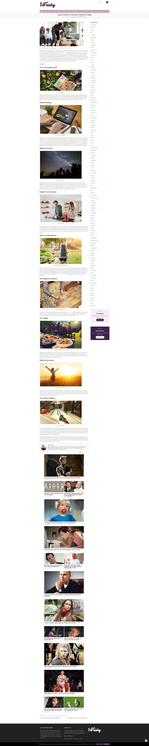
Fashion (93, 110)
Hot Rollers (94, 172)
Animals (93, 27)
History (93, 162)
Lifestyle (93, 192)
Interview (93, 182)
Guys (93, 142)
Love (69, 11)
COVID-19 (94, 82)
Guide (93, 140)
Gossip (93, 137)
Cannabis (93, 55)
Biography (94, 45)
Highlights (93, 160)
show (45, 64)
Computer (94, 77)
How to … (93, 175)
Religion (93, 250)
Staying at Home (64, 715)
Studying (93, 265)
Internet (93, 180)
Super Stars (94, 270)
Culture (93, 90)
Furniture (93, 120)
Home (45, 11)
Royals (98, 11)
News (50, 11)
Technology (94, 275)
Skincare (93, 260)
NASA (85, 187)
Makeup (93, 200)
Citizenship (94, 70)
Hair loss (93, 152)
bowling (46, 715)
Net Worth (94, 225)
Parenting (92, 11)
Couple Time (94, 80)
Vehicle (93, 298)
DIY (92, 95)
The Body (93, 278)
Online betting (55, 715)
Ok (97, 744)
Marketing (94, 202)
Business (93, 50)
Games (93, 127)
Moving (93, 217)
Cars (93, 57)
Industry (93, 177)
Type (93, 293)
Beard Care (94, 37)
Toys (93, 288)
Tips (92, 280)
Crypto (93, 87)
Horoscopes (94, 170)
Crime (93, 85)
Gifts (93, 132)
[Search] (107, 2)
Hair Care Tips (94, 147)
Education (94, 100)
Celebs (59, 11)
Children (93, 67)
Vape (93, 295)
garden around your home (60, 274)
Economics (94, 97)
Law (92, 185)
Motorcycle (94, 212)
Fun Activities (50, 715)
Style (80, 11)
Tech (93, 273)
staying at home (63, 53)
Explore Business (100, 337)
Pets (92, 235)
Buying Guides (94, 52)
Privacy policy (106, 744)
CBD (93, 62)
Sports (93, 263)
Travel (103, 11)
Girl (92, 135)
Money (93, 210)
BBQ (44, 715)
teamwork (69, 312)
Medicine (93, 205)
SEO (93, 255)
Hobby (58, 48)
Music (93, 220)
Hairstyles (93, 155)
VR (92, 303)
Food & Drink (94, 117)
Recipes (93, 245)
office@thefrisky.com (70, 736)
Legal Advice (94, 187)
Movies (64, 11)
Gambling (93, 125)
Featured (93, 112)
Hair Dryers (94, 150)
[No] (147, 744)
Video (93, 300)
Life (92, 190)
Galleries (93, 122)
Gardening (94, 130)
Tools (93, 285)
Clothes (93, 75)
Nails (93, 222)
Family (93, 107)
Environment (94, 105)
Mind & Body (94, 207)
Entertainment (86, 11)
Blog (92, 47)
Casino (93, 60)
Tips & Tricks (94, 283)
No (101, 744)
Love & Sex (94, 195)
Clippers (93, 72)
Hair (92, 145)
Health (54, 11)
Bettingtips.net (80, 142)
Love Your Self (94, 197)
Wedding (93, 305)
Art (92, 32)
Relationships (74, 11)
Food (93, 115)
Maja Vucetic (43, 48)
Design (93, 92)
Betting (93, 42)
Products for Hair (95, 240)
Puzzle (60, 715)
